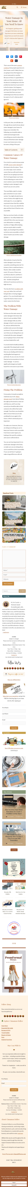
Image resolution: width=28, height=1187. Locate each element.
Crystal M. (12, 816)
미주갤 (14, 943)
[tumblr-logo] (16, 60)
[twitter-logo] (12, 56)
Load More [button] (14, 849)
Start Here (4, 1026)
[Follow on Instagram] (5, 668)
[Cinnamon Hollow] (4, 7)
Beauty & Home (6, 1035)
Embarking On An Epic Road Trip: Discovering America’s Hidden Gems (13, 522)
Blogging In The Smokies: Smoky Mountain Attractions (20, 911)
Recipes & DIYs (5, 1030)
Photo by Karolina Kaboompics (14, 384)
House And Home (8, 796)
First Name (5, 707)
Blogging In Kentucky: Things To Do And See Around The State (7, 911)
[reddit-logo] (12, 60)
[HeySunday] (14, 786)
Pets (2, 1037)
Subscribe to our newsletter (10, 696)
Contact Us (14, 655)
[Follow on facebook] (15, 668)
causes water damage (15, 165)
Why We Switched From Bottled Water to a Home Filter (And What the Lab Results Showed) (13, 505)
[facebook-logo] (7, 56)
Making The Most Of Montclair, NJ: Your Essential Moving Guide (13, 538)
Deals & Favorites (6, 1039)
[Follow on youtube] (12, 668)
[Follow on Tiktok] (7, 668)
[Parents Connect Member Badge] (14, 934)
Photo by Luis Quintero (14, 117)
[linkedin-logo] (16, 56)
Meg (8, 43)
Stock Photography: (14, 1154)
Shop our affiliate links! (14, 680)
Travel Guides (5, 1032)
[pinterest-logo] (20, 56)
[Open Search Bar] (17, 7)
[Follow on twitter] (18, 668)
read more (6, 632)
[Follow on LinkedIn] (20, 668)
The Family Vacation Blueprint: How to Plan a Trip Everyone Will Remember (14, 837)
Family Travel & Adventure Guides (12, 823)
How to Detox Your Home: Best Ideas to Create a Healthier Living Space (14, 812)
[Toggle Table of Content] (21, 149)
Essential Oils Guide (7, 1028)
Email (3, 720)
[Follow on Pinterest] (10, 668)
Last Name (5, 714)
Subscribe (14, 728)
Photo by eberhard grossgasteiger (14, 255)
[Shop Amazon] (23, 668)
